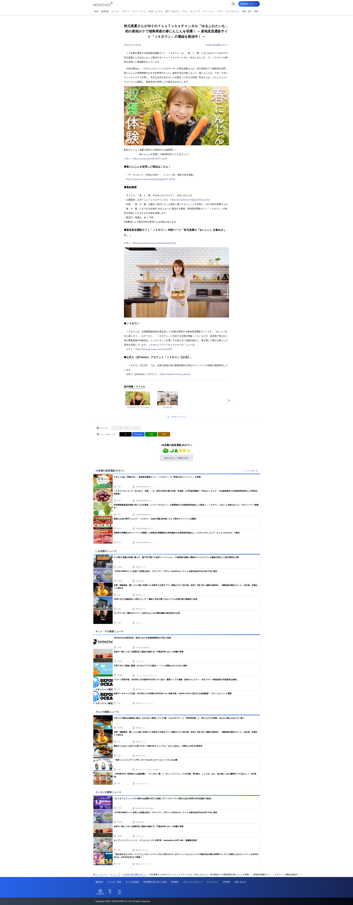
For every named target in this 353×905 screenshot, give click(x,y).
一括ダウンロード (178, 417)
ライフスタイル (232, 11)
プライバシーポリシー (192, 882)
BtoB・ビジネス (156, 11)
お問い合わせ (240, 882)
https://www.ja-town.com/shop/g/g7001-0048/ (150, 179)
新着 (96, 11)
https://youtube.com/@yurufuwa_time (190, 199)
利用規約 (175, 882)
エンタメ (115, 11)
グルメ (185, 11)
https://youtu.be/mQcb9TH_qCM (150, 158)
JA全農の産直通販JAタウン (217, 45)
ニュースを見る (249, 471)
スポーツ (126, 11)
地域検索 (105, 11)
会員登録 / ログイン (249, 4)
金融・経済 (247, 11)
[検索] (233, 4)
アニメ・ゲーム (139, 11)
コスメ (220, 11)
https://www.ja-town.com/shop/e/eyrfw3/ (154, 243)
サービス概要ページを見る (332, 899)
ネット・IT (195, 11)
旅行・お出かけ (172, 11)
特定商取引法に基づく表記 (155, 882)
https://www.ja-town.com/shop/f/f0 (153, 349)
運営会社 (99, 882)
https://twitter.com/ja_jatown (175, 374)
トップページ (102, 874)
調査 (256, 11)
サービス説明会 (132, 882)
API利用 (226, 882)
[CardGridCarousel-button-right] (229, 400)
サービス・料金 (114, 882)
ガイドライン (212, 882)
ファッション (208, 11)
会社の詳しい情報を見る (176, 458)
